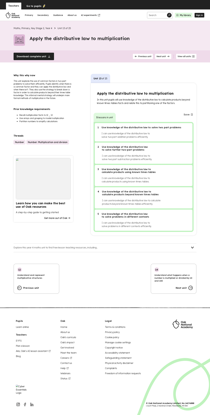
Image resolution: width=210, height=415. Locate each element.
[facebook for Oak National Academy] (25, 404)
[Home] (13, 15)
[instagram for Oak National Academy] (18, 404)
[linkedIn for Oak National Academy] (32, 404)
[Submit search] (169, 15)
